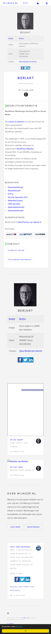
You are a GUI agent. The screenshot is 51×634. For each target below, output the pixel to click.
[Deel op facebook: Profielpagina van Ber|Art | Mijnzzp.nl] (22, 69)
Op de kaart (16, 440)
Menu (47, 3)
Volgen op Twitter (16, 250)
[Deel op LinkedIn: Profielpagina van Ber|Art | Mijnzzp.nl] (28, 69)
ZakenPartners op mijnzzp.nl (29, 222)
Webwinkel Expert (15, 200)
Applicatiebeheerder (16, 207)
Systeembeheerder (16, 210)
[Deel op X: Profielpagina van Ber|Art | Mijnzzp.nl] (25, 69)
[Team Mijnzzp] (38, 548)
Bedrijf (10, 38)
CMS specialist (14, 204)
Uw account (38, 3)
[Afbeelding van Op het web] (25, 461)
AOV (26, 3)
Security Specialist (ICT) (18, 197)
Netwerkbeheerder (15, 187)
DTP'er (11, 194)
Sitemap (10, 623)
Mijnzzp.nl (10, 3)
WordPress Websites (25, 149)
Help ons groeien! (20, 547)
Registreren (33, 527)
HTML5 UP (25, 617)
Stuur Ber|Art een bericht (27, 61)
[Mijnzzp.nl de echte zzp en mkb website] (25, 21)
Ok (25, 631)
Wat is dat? (19, 626)
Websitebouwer (14, 190)
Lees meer (15, 527)
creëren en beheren (16, 122)
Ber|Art (21, 38)
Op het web (16, 467)
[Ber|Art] (26, 94)
